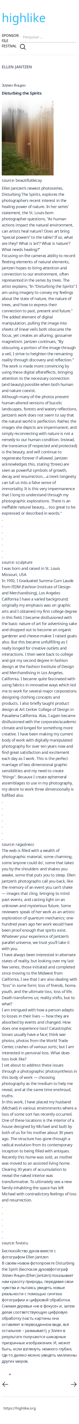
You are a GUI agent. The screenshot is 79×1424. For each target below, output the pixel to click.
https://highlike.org (20, 1408)
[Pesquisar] (22, 46)
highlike (24, 17)
